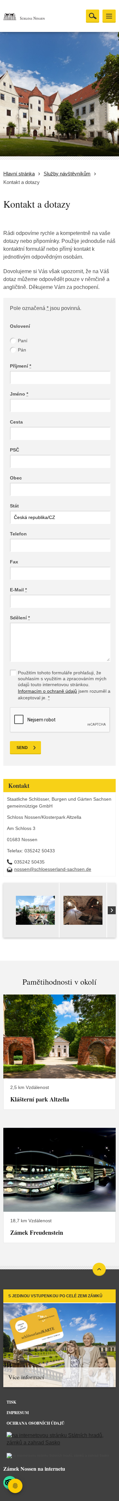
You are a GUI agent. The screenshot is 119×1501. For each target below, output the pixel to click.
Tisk (11, 1402)
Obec (16, 477)
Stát (14, 505)
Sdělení (20, 617)
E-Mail (18, 589)
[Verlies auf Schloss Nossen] (82, 921)
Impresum (18, 1412)
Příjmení (20, 366)
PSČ (14, 450)
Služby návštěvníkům (67, 173)
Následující (112, 910)
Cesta (16, 422)
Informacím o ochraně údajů (47, 691)
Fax (14, 561)
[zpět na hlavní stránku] (36, 16)
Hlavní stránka (19, 173)
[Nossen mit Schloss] (35, 921)
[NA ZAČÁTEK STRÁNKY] (99, 1269)
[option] (36, 910)
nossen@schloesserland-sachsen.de (52, 869)
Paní (22, 340)
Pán (22, 349)
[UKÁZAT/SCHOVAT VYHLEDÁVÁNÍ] (92, 16)
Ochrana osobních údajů (35, 1423)
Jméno (19, 394)
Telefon (18, 533)
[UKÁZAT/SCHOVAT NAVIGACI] (109, 16)
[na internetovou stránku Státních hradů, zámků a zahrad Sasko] (59, 1439)
